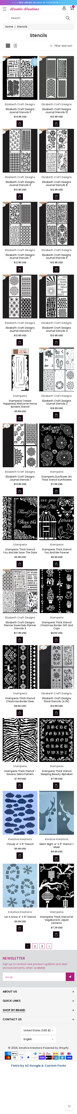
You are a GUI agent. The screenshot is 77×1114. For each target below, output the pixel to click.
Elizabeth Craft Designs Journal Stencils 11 (20, 110)
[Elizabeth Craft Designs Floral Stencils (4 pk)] (56, 667)
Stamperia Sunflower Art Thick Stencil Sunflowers (56, 478)
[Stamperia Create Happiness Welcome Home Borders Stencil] (20, 369)
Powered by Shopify (56, 1048)
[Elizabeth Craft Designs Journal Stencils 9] (20, 151)
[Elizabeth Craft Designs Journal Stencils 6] (56, 224)
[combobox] (41, 18)
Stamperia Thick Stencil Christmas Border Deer (20, 699)
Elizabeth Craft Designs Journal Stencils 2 (56, 402)
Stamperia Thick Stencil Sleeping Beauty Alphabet (57, 772)
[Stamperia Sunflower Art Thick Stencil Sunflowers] (56, 445)
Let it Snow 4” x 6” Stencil (20, 917)
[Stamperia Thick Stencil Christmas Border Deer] (20, 667)
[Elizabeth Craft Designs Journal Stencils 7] (20, 224)
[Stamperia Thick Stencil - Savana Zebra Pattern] (20, 740)
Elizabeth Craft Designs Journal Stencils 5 (20, 329)
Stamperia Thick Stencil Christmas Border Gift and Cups (56, 625)
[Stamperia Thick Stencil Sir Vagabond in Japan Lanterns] (56, 885)
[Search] (68, 18)
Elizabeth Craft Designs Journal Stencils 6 (56, 256)
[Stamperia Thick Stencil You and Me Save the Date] (20, 518)
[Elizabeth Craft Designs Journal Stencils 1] (20, 445)
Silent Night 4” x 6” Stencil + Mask (56, 845)
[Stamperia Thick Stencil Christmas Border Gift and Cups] (56, 591)
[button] (6, 8)
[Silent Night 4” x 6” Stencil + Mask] (56, 813)
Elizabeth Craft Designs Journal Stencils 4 (56, 329)
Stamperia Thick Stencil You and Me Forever (56, 551)
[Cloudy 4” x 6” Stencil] (20, 813)
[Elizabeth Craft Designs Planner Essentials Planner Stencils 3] (20, 591)
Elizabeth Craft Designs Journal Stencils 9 (20, 183)
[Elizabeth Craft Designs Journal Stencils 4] (56, 296)
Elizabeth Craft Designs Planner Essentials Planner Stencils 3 (20, 625)
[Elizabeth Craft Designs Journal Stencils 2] (56, 369)
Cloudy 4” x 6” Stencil (20, 844)
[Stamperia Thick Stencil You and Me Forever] (56, 518)
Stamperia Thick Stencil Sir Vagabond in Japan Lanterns (56, 920)
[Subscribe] (70, 977)
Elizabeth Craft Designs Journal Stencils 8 (56, 183)
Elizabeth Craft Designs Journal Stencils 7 (20, 256)
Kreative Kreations (30, 1048)
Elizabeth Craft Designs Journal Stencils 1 (20, 478)
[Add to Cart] (19, 123)
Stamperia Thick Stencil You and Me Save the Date (20, 551)
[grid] (8, 46)
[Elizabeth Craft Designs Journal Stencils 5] (20, 296)
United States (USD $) (37, 1030)
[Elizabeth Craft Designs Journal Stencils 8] (56, 151)
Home (9, 26)
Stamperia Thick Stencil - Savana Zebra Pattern (20, 772)
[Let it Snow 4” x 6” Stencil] (20, 885)
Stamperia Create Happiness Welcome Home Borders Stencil (20, 404)
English (28, 1039)
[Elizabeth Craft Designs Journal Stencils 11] (20, 78)
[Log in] (64, 8)
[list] (15, 46)
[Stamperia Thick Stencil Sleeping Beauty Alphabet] (56, 740)
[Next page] (49, 946)
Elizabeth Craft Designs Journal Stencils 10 (56, 110)
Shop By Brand (14, 1010)
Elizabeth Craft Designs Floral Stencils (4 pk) (56, 699)
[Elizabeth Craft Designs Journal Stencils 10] (56, 78)
